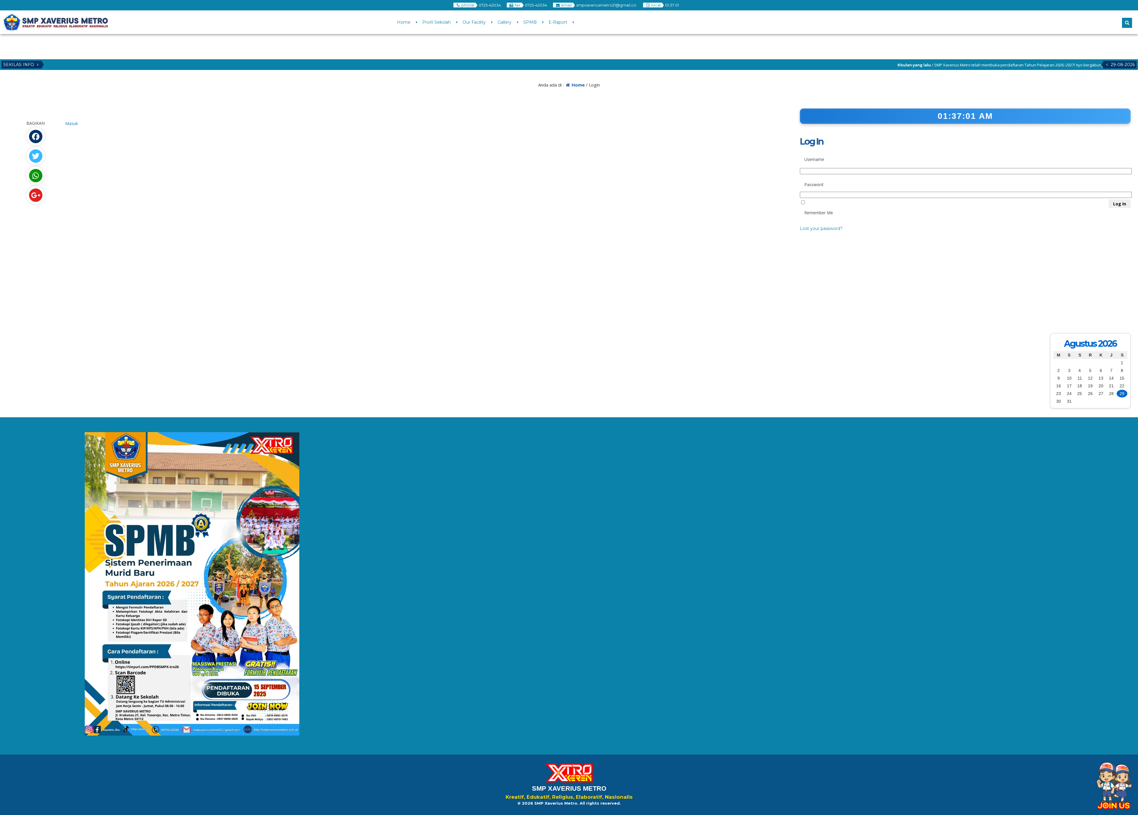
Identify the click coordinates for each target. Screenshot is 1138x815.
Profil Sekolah (436, 22)
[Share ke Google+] (35, 195)
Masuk (71, 123)
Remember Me (818, 212)
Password (813, 184)
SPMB (530, 22)
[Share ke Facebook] (35, 136)
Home (403, 22)
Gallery (505, 22)
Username (814, 159)
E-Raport (558, 22)
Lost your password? (821, 228)
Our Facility (474, 22)
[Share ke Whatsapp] (35, 176)
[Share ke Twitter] (35, 156)
